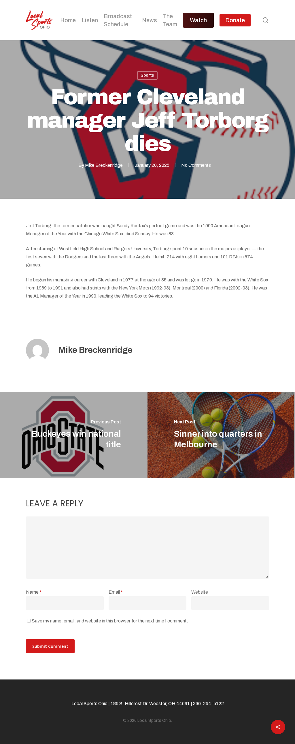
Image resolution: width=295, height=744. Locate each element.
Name (33, 592)
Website (199, 592)
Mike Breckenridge (104, 165)
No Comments (196, 165)
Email (116, 592)
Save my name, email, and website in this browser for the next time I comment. (110, 620)
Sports (147, 75)
